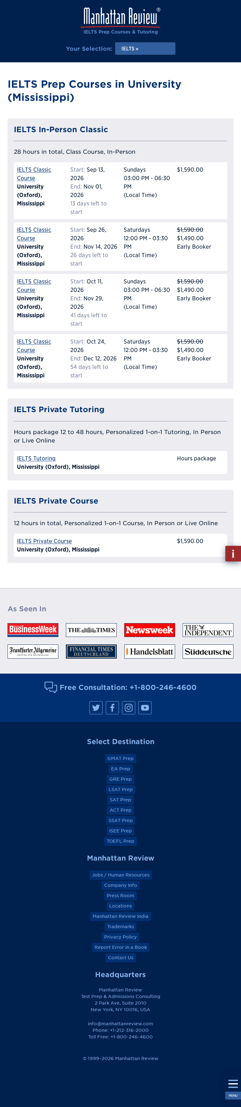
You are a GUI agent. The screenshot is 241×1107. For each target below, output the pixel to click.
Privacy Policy (120, 936)
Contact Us (120, 957)
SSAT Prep (121, 820)
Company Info (120, 885)
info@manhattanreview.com (120, 1023)
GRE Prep (120, 779)
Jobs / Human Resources (120, 874)
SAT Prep (120, 799)
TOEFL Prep (120, 841)
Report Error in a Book (120, 947)
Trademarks (120, 926)
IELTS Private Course (44, 541)
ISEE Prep (120, 830)
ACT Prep (120, 810)
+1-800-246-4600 (163, 687)
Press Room (120, 895)
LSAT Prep (121, 789)
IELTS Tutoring (36, 458)
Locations (120, 905)
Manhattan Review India (120, 916)
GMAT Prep (120, 758)
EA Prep (120, 768)
